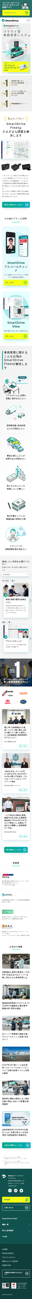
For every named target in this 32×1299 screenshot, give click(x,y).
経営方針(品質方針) (8, 1253)
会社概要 (4, 1249)
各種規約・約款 (6, 1265)
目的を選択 (6, 574)
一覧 (12, 581)
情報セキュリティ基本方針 (10, 1261)
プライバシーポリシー (8, 1257)
